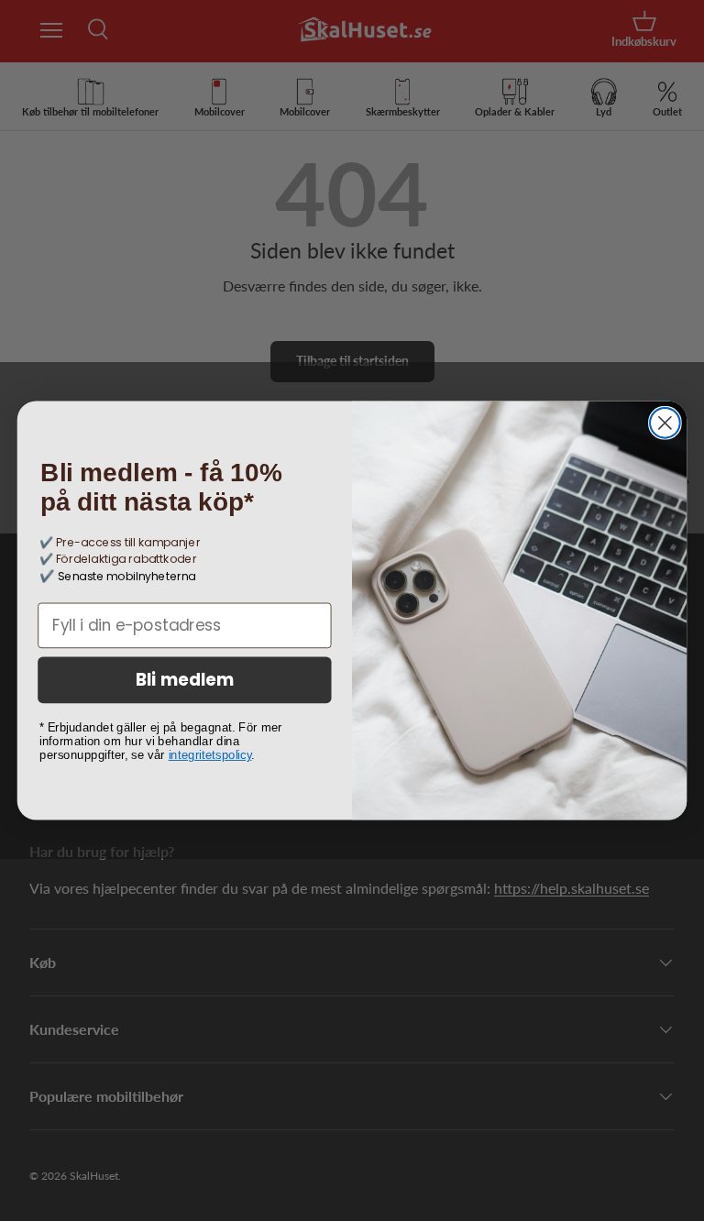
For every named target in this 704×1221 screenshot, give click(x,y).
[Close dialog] (665, 423)
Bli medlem (185, 680)
